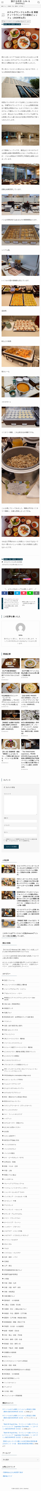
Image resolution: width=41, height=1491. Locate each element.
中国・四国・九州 (10, 1283)
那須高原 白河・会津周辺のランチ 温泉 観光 (19, 1017)
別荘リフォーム (9, 980)
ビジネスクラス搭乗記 (11, 1056)
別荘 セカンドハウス (11, 1030)
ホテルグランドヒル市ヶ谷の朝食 (13, 562)
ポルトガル (8, 1244)
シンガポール (8, 1179)
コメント (7, 794)
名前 (6, 818)
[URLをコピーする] (36, 593)
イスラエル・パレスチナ (12, 1253)
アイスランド (8, 1205)
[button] (5, 593)
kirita (20, 635)
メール (6, 825)
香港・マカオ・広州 (11, 1166)
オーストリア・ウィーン (12, 1222)
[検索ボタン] (38, 2)
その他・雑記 (8, 1391)
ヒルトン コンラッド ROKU (13, 1079)
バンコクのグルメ (10, 1149)
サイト (6, 832)
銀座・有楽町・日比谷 (11, 1331)
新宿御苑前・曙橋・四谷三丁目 (14, 1322)
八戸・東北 (8, 1266)
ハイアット (8, 1118)
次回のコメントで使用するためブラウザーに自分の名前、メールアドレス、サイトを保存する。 (21, 839)
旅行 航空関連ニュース (12, 1378)
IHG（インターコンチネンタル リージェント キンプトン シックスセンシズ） (21, 1070)
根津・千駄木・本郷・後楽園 (14, 1348)
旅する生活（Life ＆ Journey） (20, 2)
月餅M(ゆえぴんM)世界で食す (13, 1472)
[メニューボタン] (2, 2)
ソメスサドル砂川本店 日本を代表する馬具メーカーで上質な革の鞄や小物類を (20, 957)
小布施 (6, 1279)
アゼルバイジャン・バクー (13, 993)
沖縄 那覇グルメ (9, 1296)
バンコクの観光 (9, 1153)
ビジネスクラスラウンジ (12, 1060)
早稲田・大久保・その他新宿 (14, 1326)
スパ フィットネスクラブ (13, 1114)
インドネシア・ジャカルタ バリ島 (15, 1196)
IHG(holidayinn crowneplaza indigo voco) (17, 1075)
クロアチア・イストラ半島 (13, 1231)
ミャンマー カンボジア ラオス (14, 1192)
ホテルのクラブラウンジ (12, 1092)
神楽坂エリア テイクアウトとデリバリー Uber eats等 (19, 999)
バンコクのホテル (10, 1144)
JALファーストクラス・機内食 (14, 1038)
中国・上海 (8, 1170)
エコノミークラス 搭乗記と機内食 (15, 985)
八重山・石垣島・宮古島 (12, 1305)
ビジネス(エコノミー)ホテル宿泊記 (16, 1361)
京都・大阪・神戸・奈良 (12, 1287)
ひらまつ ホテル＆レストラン (14, 1088)
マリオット (8, 1021)
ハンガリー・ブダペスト (12, 1227)
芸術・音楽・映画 (10, 1365)
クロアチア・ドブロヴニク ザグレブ (16, 1235)
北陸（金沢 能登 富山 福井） (13, 1025)
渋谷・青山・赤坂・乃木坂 (13, 1335)
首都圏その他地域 (10, 1352)
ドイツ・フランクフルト (12, 1218)
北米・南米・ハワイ (11, 1257)
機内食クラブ (7, 1476)
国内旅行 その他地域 (11, 1300)
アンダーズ (8, 1387)
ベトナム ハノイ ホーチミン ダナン (16, 1188)
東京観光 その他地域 (11, 1374)
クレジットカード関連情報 (13, 1395)
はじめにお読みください (12, 1127)
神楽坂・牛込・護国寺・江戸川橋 (12, 24)
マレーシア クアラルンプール (14, 1183)
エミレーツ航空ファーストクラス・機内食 (18, 1047)
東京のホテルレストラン (12, 1101)
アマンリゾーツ (9, 1034)
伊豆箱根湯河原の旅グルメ (13, 1270)
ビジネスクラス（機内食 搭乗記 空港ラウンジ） (20, 1051)
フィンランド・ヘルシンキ (13, 1209)
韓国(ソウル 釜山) (10, 1175)
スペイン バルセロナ (11, 1240)
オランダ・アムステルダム (13, 1214)
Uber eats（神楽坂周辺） (12, 1004)
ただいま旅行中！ (10, 1136)
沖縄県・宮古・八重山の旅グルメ (15, 1309)
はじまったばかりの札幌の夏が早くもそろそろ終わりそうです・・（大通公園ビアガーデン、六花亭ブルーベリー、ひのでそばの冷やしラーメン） (20, 964)
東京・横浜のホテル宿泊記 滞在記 (15, 1097)
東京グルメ (8, 1356)
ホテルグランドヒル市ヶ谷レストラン (12, 564)
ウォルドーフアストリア (12, 1084)
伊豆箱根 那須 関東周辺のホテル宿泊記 (17, 1369)
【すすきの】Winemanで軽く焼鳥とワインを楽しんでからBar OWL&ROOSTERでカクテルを (20, 951)
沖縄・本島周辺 (9, 1292)
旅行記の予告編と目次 (11, 1140)
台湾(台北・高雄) (10, 1162)
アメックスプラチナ (11, 1110)
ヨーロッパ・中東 (10, 1201)
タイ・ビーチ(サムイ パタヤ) (13, 1157)
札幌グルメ (8, 1012)
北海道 (6, 1261)
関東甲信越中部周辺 (11, 1274)
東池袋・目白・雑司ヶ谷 (12, 1344)
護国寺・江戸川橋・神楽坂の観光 (15, 1318)
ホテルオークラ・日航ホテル (14, 1123)
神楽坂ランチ (8, 1008)
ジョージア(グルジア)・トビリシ (15, 989)
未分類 (6, 1131)
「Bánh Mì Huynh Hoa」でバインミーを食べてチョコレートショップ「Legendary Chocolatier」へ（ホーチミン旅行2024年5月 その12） (20, 1426)
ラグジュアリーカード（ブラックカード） (18, 1105)
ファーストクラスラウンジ (13, 1043)
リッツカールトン (10, 1382)
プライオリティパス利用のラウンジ (16, 1064)
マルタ (6, 1248)
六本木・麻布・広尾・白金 (13, 1339)
